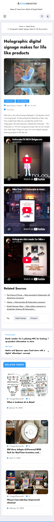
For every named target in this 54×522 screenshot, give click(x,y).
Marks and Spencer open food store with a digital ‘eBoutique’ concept (25, 352)
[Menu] (5, 16)
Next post (8, 346)
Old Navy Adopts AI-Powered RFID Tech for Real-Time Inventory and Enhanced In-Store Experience (24, 451)
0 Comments (10, 110)
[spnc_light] (48, 16)
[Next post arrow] (48, 351)
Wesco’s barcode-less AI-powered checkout (23, 501)
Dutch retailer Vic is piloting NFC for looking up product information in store (26, 340)
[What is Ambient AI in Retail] (27, 384)
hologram (19, 106)
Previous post (10, 335)
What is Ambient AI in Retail (20, 402)
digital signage (10, 106)
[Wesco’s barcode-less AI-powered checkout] (27, 482)
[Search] (42, 16)
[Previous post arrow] (48, 338)
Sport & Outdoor (22, 101)
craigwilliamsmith (17, 398)
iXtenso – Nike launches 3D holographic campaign (26, 302)
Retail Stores (9, 101)
